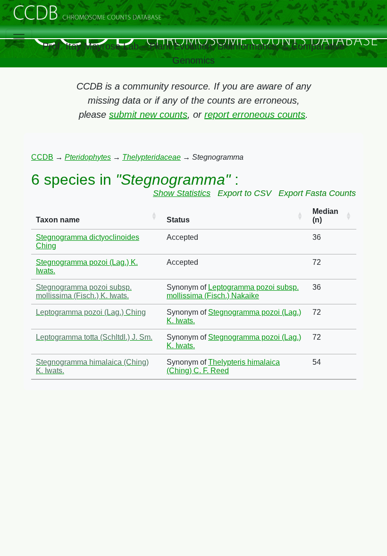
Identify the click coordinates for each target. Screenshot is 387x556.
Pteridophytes (88, 157)
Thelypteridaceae (151, 157)
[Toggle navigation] (19, 38)
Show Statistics (181, 193)
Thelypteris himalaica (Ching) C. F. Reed (223, 366)
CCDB (42, 157)
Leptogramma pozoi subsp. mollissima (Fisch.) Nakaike (233, 291)
